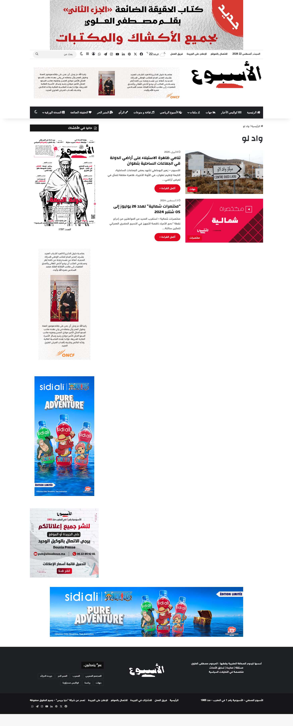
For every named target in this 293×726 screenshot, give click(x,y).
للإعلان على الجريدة (197, 54)
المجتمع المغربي (93, 676)
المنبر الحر (103, 112)
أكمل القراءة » (167, 188)
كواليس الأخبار (229, 112)
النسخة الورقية (53, 112)
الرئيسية (252, 112)
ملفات (194, 112)
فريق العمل (176, 54)
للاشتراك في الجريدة (141, 700)
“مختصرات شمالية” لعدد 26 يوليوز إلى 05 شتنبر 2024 (146, 208)
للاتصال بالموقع (219, 54)
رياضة (87, 683)
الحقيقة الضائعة (79, 112)
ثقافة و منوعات (142, 112)
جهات (209, 112)
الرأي (121, 112)
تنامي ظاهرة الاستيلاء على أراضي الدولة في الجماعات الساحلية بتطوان (145, 160)
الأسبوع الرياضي (169, 112)
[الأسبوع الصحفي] (226, 74)
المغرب (76, 676)
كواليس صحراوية (71, 683)
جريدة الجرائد (46, 676)
